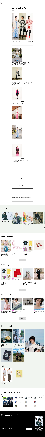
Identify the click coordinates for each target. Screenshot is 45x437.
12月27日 (22, 120)
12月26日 (22, 101)
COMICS (30, 412)
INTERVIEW (21, 412)
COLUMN (33, 412)
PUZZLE (39, 412)
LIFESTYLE (24, 412)
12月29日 (22, 158)
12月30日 (22, 178)
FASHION (2, 412)
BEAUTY (15, 412)
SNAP (4, 412)
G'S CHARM (12, 412)
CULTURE (18, 412)
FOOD (27, 412)
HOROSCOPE (36, 412)
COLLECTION (8, 412)
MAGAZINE (43, 412)
